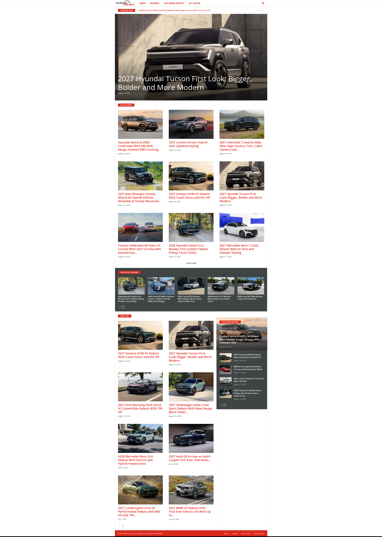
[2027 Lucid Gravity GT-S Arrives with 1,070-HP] (226, 381)
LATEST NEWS (126, 105)
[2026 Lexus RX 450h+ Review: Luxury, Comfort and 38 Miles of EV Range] (161, 285)
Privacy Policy (258, 533)
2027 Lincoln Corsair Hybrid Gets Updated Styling (188, 144)
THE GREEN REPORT (230, 322)
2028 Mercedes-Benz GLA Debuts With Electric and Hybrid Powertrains (135, 460)
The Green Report (174, 3)
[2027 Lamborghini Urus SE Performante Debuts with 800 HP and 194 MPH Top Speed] (140, 489)
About (226, 533)
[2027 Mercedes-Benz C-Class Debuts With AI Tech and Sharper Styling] (242, 227)
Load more (190, 263)
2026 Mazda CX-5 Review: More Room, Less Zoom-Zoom (219, 299)
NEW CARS (124, 316)
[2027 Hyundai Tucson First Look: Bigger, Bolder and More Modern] (191, 57)
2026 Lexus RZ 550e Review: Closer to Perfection (250, 297)
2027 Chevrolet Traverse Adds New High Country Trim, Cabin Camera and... (241, 146)
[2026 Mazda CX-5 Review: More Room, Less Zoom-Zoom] (221, 285)
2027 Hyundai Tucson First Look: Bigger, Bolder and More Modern (185, 83)
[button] (262, 3)
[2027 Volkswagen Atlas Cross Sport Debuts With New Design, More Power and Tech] (191, 386)
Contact (235, 533)
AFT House (194, 3)
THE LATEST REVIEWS (129, 272)
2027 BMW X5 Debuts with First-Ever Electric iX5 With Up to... (190, 511)
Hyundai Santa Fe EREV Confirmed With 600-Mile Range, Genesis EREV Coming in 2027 (174, 10)
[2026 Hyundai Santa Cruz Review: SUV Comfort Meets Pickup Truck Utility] (191, 227)
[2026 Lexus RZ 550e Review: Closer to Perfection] (250, 285)
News (143, 3)
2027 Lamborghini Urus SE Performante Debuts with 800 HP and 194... (139, 511)
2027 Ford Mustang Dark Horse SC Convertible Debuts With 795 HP (140, 408)
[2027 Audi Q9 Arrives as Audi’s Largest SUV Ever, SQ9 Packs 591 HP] (191, 438)
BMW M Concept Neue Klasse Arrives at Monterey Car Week (248, 368)
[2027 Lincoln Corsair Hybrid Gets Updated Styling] (191, 124)
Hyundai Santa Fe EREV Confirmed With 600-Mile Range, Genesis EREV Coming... (139, 146)
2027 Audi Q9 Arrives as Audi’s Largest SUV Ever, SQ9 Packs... (190, 458)
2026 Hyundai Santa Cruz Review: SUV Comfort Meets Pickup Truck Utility (188, 249)
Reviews (154, 3)
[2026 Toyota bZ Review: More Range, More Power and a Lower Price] (191, 285)
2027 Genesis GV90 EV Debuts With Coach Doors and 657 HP (189, 195)
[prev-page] (119, 307)
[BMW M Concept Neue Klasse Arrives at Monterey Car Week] (226, 369)
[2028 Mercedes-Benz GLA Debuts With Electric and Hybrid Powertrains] (140, 438)
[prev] (259, 10)
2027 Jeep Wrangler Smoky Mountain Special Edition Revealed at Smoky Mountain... (139, 197)
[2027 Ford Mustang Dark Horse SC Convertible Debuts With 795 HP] (140, 386)
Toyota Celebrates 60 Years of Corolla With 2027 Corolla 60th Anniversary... (139, 249)
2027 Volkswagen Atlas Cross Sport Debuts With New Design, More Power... (191, 408)
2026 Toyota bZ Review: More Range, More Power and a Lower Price (190, 299)
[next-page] (123, 307)
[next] (262, 10)
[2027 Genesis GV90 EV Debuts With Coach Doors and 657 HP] (191, 175)
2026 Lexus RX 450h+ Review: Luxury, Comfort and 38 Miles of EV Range (161, 299)
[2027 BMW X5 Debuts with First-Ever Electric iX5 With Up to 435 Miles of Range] (191, 489)
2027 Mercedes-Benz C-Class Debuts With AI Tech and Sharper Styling (239, 249)
